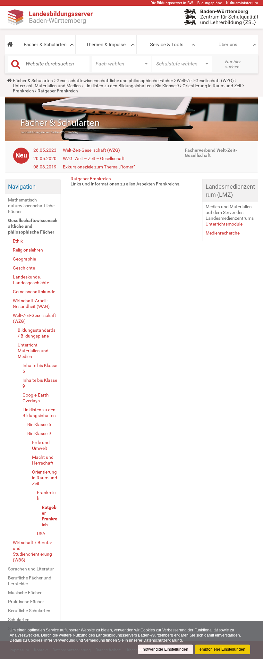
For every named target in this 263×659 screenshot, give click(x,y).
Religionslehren (28, 249)
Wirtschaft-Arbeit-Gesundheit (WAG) (31, 303)
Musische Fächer (25, 592)
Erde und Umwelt (41, 445)
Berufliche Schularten (29, 610)
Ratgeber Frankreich (49, 516)
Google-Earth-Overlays (36, 397)
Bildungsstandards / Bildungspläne (36, 333)
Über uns (227, 44)
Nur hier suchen (233, 64)
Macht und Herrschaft (43, 460)
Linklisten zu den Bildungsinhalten (118, 85)
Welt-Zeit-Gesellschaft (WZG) (205, 80)
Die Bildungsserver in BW (171, 3)
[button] (10, 44)
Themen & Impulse (106, 44)
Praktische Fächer (26, 601)
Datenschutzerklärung (162, 640)
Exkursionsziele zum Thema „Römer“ (99, 166)
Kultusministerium (242, 3)
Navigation (22, 186)
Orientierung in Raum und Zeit (212, 85)
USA (41, 533)
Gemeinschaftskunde (34, 291)
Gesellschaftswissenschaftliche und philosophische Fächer (114, 80)
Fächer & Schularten (45, 44)
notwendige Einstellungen (165, 649)
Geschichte (24, 267)
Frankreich (23, 90)
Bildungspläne (209, 3)
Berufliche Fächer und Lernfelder (29, 580)
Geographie (24, 258)
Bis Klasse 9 (167, 85)
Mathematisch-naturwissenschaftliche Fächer (31, 205)
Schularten (19, 619)
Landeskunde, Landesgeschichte (31, 279)
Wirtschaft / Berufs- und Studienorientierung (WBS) (32, 551)
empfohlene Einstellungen (222, 649)
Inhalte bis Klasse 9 (39, 383)
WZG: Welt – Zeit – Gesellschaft (94, 158)
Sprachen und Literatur (31, 568)
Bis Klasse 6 (39, 424)
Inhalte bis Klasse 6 (39, 368)
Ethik (18, 241)
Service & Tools (166, 44)
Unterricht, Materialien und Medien (47, 85)
